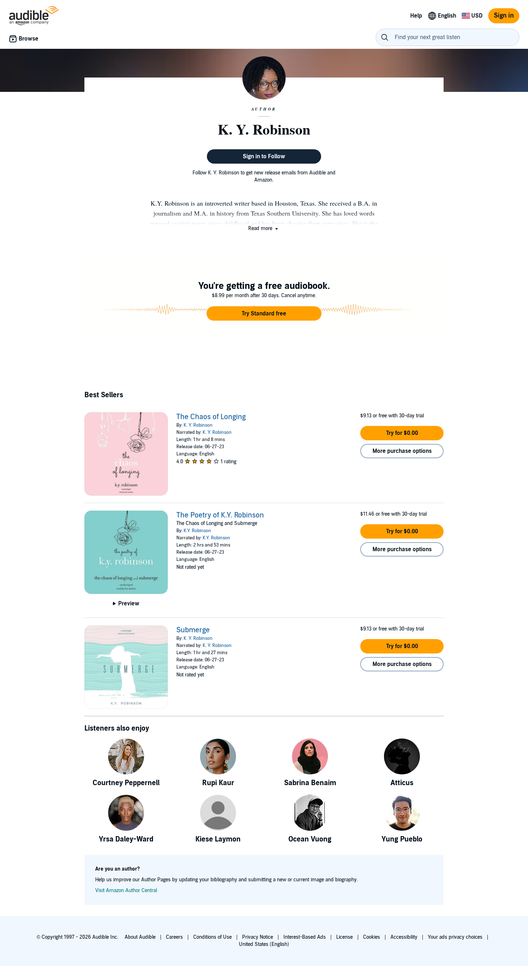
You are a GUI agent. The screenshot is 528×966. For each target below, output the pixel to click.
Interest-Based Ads (304, 937)
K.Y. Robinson (197, 531)
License (344, 937)
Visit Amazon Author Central (126, 890)
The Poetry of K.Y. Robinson (220, 515)
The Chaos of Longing (211, 417)
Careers (174, 937)
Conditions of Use (212, 937)
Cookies (371, 937)
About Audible (140, 937)
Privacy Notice (257, 937)
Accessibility (403, 937)
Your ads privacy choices (455, 937)
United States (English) (264, 944)
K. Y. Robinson (198, 425)
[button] (263, 228)
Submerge (193, 630)
